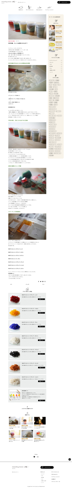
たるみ (55, 84)
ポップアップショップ (53, 60)
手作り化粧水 (52, 117)
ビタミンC (58, 135)
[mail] (37, 457)
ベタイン (60, 144)
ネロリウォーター (53, 144)
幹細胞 (51, 153)
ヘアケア (60, 115)
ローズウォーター (53, 142)
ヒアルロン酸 (58, 137)
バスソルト (58, 151)
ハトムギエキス (52, 133)
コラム (51, 68)
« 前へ (11, 284)
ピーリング (52, 113)
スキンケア (51, 62)
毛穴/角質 (51, 89)
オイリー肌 (52, 100)
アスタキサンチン (53, 131)
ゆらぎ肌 (56, 93)
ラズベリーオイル (53, 124)
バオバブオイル (58, 148)
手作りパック (52, 122)
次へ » (43, 284)
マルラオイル (58, 146)
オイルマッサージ (53, 109)
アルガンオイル (52, 126)
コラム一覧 (27, 284)
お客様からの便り (52, 70)
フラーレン (52, 139)
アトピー (55, 86)
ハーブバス (59, 111)
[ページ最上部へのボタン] (69, 459)
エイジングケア (52, 106)
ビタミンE (52, 137)
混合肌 (51, 102)
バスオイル (52, 151)
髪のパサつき (56, 98)
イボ (56, 89)
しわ (51, 84)
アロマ (51, 64)
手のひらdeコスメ (54, 474)
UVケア (56, 104)
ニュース (51, 72)
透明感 (58, 80)
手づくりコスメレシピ (55, 471)
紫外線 (51, 82)
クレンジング (52, 111)
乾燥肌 (57, 100)
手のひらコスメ (52, 120)
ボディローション (58, 153)
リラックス (52, 95)
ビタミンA (52, 135)
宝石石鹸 (51, 66)
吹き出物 (57, 95)
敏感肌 (51, 104)
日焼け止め (57, 82)
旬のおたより (42, 471)
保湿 (51, 86)
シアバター (52, 146)
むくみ (51, 93)
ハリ (59, 84)
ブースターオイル (53, 115)
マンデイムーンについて (55, 476)
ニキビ (51, 91)
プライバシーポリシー (55, 481)
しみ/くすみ (52, 80)
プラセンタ (60, 133)
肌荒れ (56, 91)
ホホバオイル (52, 128)
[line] (34, 457)
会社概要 (52, 479)
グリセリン (58, 139)
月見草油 (51, 148)
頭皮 (51, 98)
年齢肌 (56, 102)
